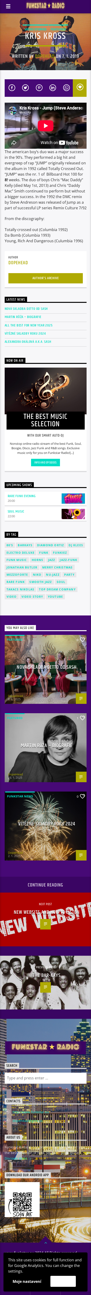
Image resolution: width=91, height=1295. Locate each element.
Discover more (16, 1158)
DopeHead (45, 56)
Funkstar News (20, 796)
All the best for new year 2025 (29, 325)
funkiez (60, 553)
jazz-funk (68, 560)
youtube (55, 597)
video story (32, 597)
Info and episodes (45, 462)
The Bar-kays (46, 975)
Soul (61, 582)
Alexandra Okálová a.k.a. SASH (28, 342)
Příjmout (63, 1281)
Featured (58, 29)
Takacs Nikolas (21, 589)
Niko (37, 575)
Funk (43, 553)
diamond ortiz (50, 545)
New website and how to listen (46, 912)
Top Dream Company (57, 589)
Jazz (51, 560)
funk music (17, 560)
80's (10, 545)
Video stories (35, 29)
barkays (25, 545)
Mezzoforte (17, 575)
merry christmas (57, 567)
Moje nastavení (27, 1281)
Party (69, 575)
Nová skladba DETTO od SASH (26, 309)
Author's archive (45, 278)
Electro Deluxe (21, 553)
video (12, 597)
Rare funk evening (22, 496)
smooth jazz (40, 582)
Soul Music (16, 511)
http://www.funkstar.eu (31, 1112)
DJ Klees (76, 545)
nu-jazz (52, 575)
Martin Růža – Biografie (23, 317)
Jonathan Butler (22, 567)
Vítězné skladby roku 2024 (25, 333)
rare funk (16, 582)
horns (37, 560)
